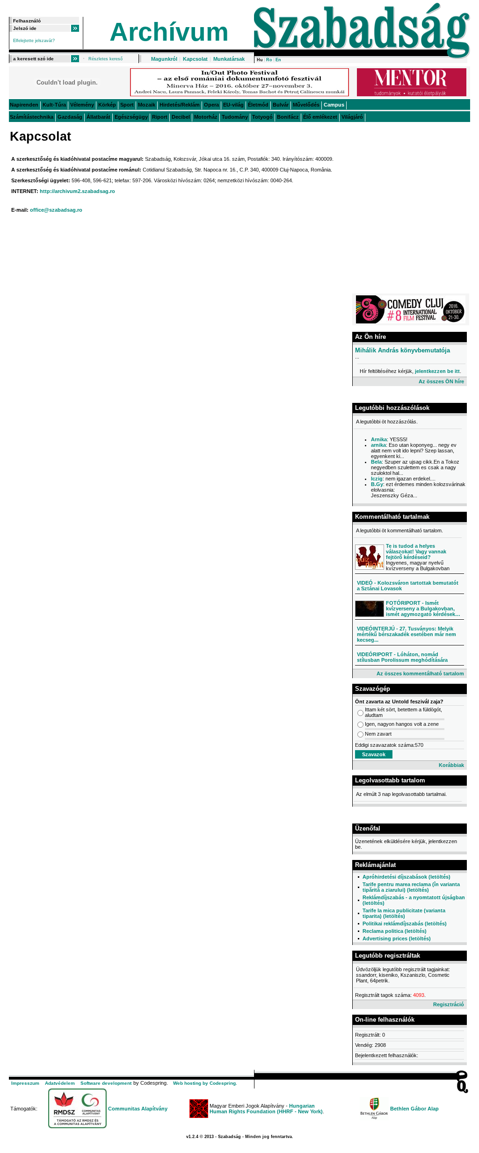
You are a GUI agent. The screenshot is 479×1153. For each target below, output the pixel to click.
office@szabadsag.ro (56, 210)
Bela (376, 462)
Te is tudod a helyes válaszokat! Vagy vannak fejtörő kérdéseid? (416, 551)
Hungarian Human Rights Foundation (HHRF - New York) (266, 1108)
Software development (105, 1083)
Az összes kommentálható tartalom (420, 673)
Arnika (379, 439)
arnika (378, 445)
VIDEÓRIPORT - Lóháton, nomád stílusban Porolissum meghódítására (402, 657)
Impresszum (25, 1083)
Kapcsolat (195, 59)
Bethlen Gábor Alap (414, 1108)
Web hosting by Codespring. (205, 1083)
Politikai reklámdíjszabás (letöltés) (405, 923)
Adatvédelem (60, 1083)
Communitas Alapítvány (137, 1108)
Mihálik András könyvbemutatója (402, 350)
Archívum (169, 31)
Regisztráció (448, 1004)
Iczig (377, 478)
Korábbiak (451, 765)
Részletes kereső (105, 59)
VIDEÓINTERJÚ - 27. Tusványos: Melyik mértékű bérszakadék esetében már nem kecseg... (406, 634)
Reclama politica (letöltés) (395, 931)
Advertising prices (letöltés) (397, 938)
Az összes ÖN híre (441, 381)
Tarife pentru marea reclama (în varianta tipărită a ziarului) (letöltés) (411, 887)
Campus (334, 104)
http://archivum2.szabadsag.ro (77, 191)
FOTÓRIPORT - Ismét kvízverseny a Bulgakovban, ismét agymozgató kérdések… (423, 608)
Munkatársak (229, 59)
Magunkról (164, 59)
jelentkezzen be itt (437, 371)
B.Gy (377, 484)
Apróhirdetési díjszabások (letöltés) (406, 877)
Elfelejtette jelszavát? (34, 40)
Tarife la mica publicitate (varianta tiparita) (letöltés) (404, 913)
